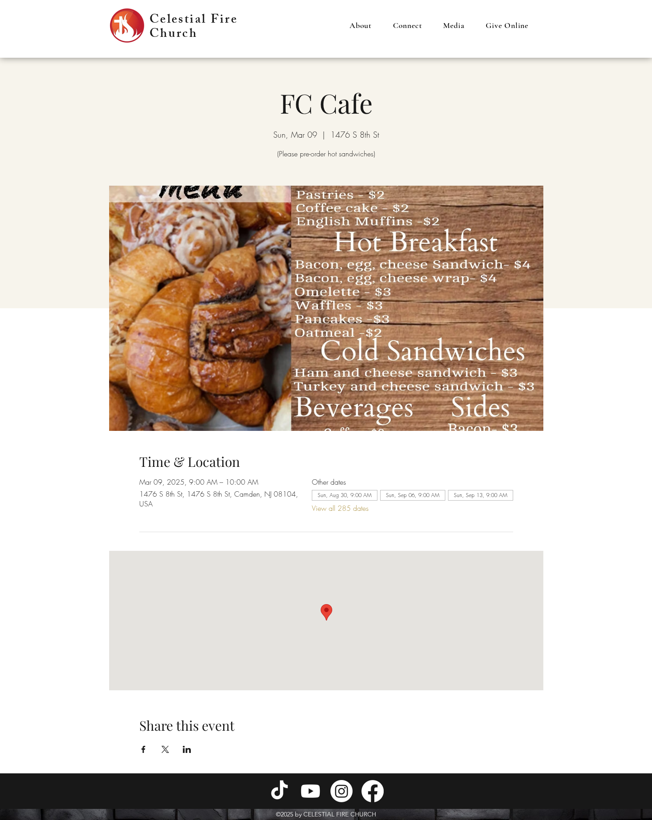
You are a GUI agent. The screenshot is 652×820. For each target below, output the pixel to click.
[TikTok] (279, 791)
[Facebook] (372, 791)
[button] (361, 25)
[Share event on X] (165, 749)
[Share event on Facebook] (143, 749)
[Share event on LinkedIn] (187, 749)
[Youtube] (310, 791)
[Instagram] (341, 791)
